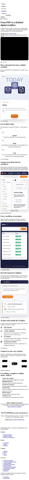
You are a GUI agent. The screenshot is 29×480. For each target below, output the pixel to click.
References (3, 11)
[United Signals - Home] (7, 2)
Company (3, 13)
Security (5, 444)
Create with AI (8, 296)
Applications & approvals (9, 464)
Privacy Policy (6, 478)
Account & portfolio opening (9, 461)
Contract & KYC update (8, 468)
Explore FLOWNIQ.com (18, 419)
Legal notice (6, 477)
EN (4, 15)
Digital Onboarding (7, 434)
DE (1, 15)
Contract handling (7, 463)
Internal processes (7, 465)
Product (3, 4)
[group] (14, 87)
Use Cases (3, 8)
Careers (5, 452)
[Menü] (3, 17)
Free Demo (8, 15)
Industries (5, 445)
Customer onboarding (8, 460)
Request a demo (4, 33)
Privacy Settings (22, 266)
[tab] (3, 76)
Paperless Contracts (7, 436)
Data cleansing (6, 469)
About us (5, 451)
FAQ (4, 453)
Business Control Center (8, 437)
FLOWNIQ (6, 443)
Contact (16, 266)
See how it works (12, 33)
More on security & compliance (15, 406)
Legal (14, 266)
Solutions (3, 6)
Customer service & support (9, 467)
